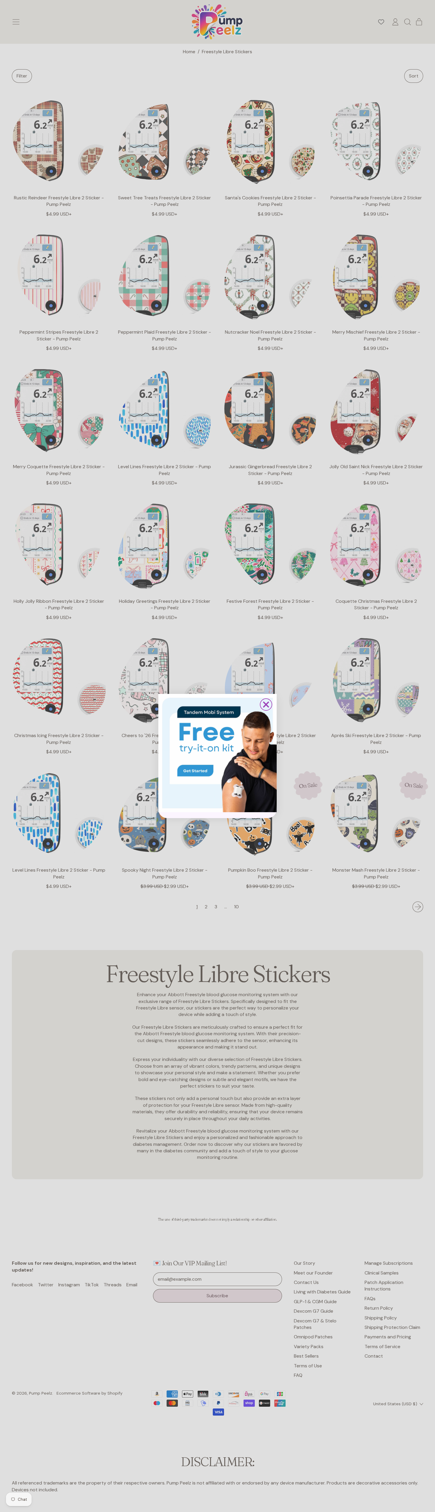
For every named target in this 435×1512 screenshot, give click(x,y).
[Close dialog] (266, 704)
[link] (217, 753)
